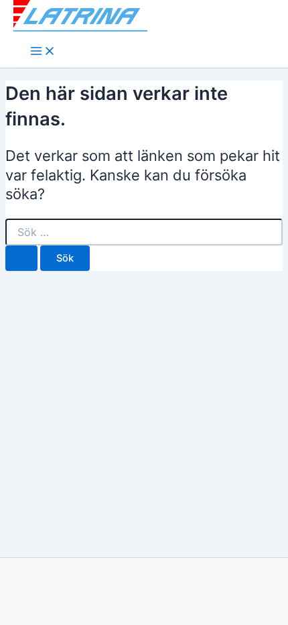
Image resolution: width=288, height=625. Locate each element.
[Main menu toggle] (42, 52)
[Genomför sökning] (21, 258)
